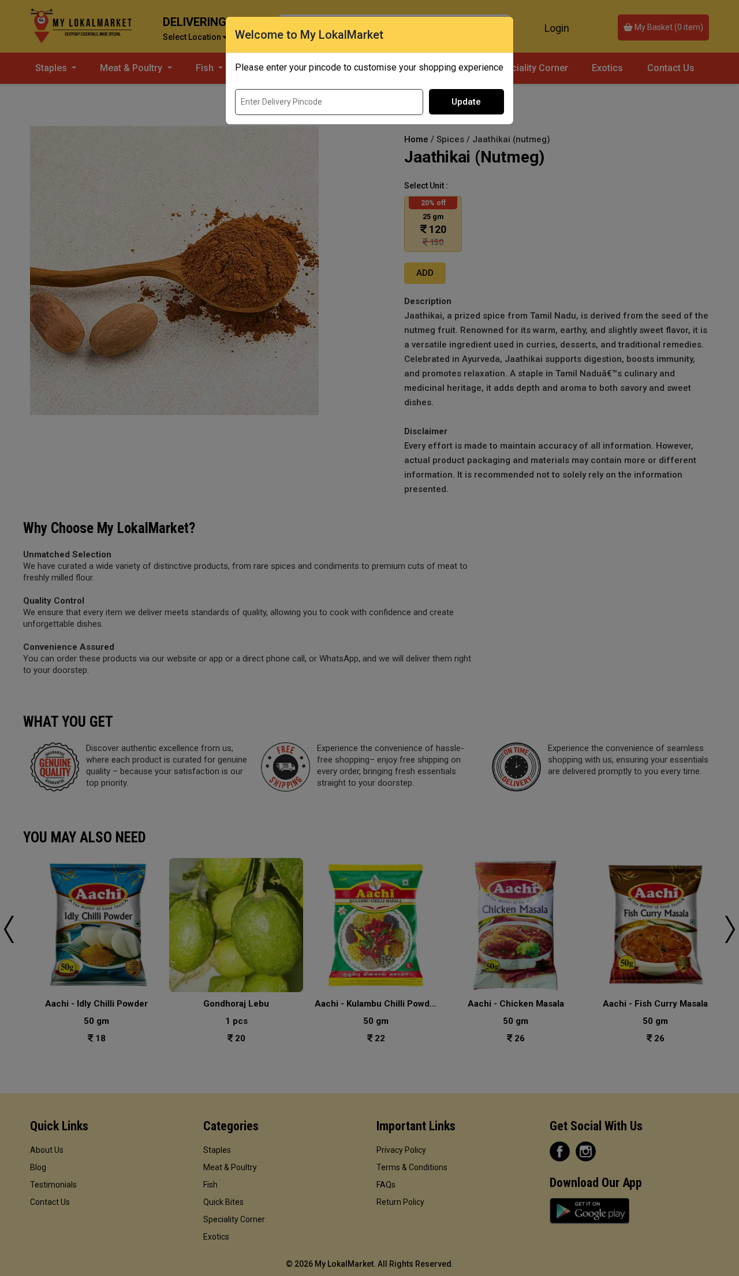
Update (466, 102)
